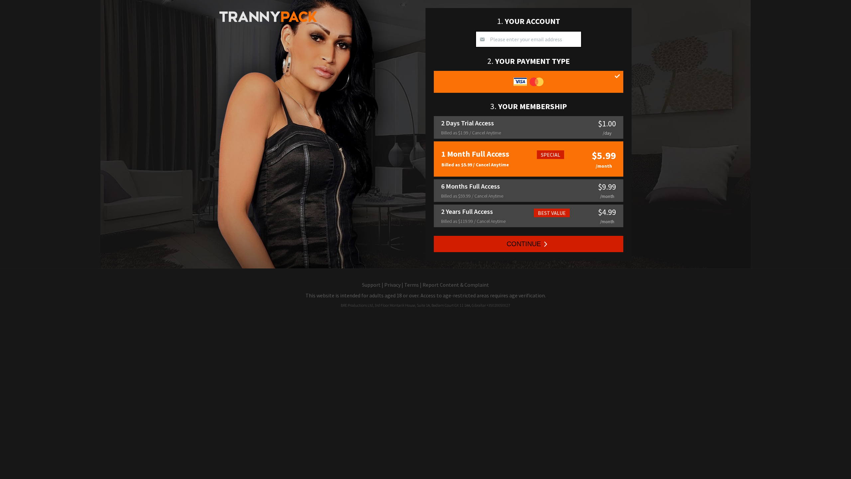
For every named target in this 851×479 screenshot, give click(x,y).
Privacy (392, 284)
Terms (411, 284)
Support (371, 284)
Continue (524, 243)
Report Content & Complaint (456, 284)
